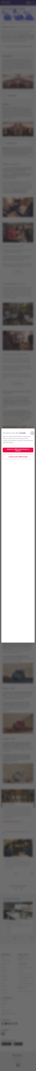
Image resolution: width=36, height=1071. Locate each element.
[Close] (32, 433)
